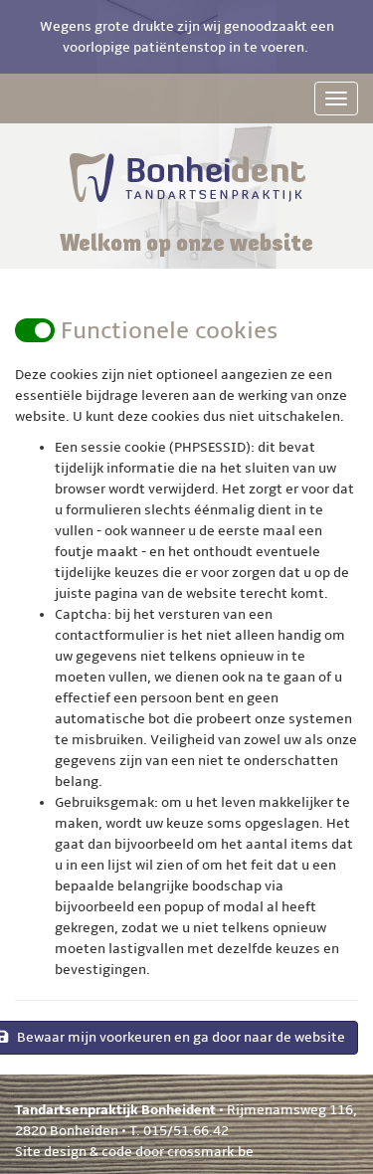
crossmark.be (210, 1151)
